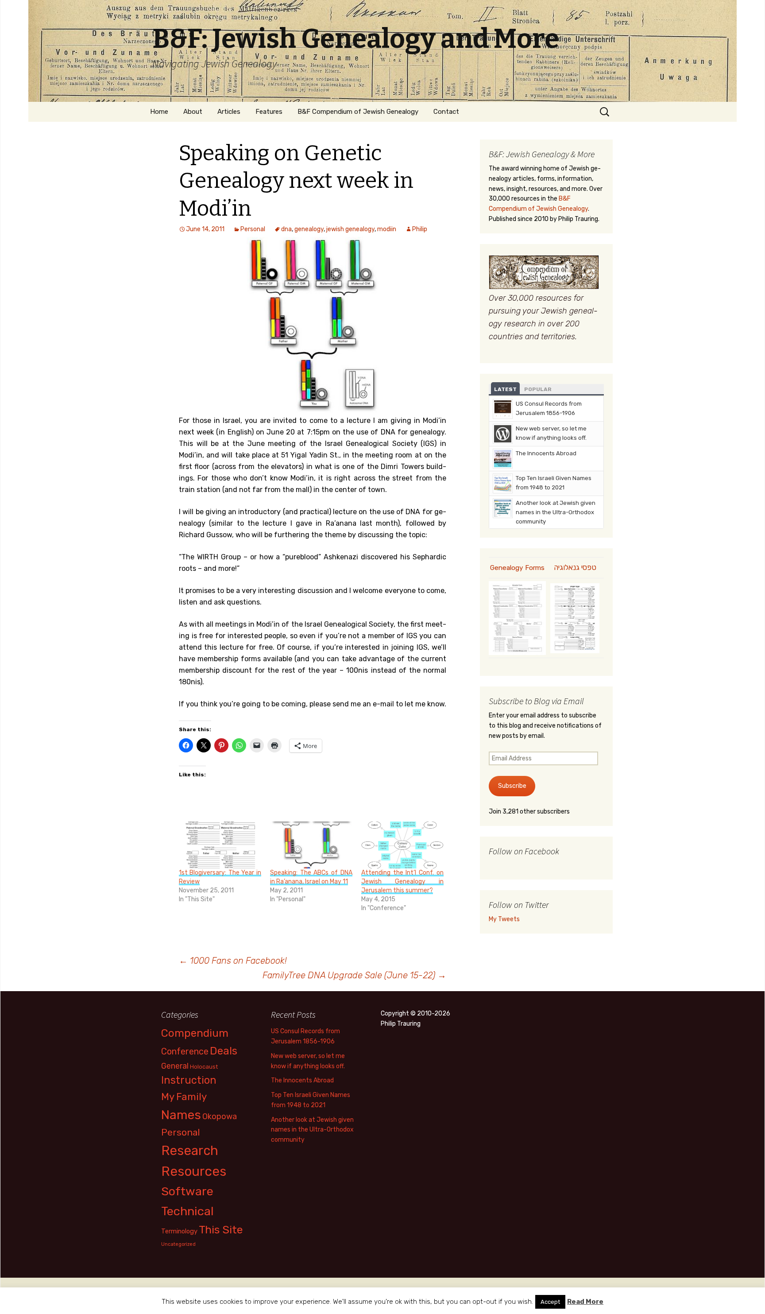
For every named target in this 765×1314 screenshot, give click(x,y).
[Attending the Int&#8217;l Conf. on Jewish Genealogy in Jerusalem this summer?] (402, 845)
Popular (538, 389)
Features (268, 112)
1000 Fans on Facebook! (233, 960)
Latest (505, 389)
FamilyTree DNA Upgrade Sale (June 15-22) (354, 975)
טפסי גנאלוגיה (575, 567)
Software (187, 1191)
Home (159, 112)
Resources (193, 1171)
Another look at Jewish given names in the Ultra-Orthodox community (555, 512)
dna (286, 229)
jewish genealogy (350, 229)
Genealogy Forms (517, 568)
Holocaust (204, 1066)
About (192, 112)
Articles (228, 112)
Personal (252, 229)
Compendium (194, 1033)
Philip (419, 229)
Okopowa (219, 1116)
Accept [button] (550, 1301)
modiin (386, 229)
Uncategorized (178, 1244)
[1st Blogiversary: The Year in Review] (220, 845)
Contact (446, 112)
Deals (223, 1050)
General (175, 1065)
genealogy (309, 229)
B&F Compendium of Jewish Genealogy (358, 112)
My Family (184, 1097)
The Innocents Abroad (546, 453)
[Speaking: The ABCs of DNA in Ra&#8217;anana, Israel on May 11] (311, 845)
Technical (187, 1211)
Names (181, 1115)
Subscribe (512, 786)
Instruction (188, 1080)
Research (189, 1150)
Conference (185, 1051)
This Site (221, 1229)
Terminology (179, 1231)
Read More (585, 1302)
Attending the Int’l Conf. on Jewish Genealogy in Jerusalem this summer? (402, 881)
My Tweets (504, 919)
